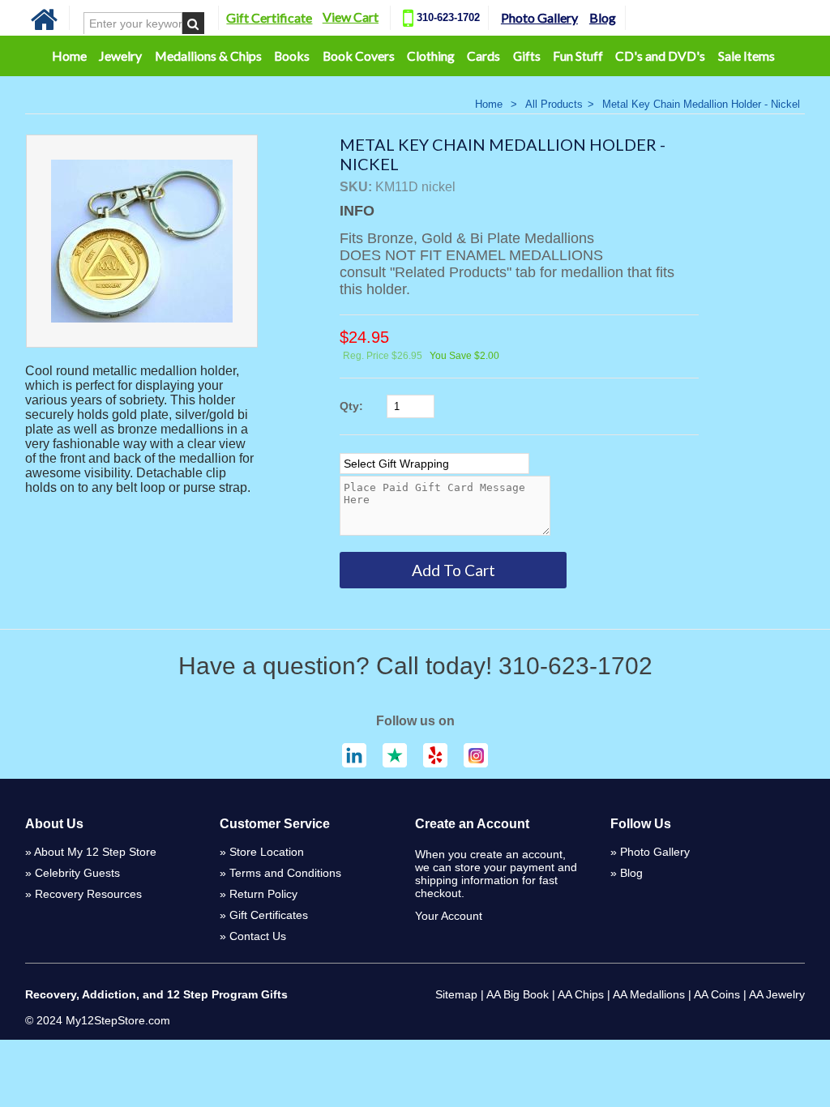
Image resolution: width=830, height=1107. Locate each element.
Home (69, 55)
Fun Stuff (578, 55)
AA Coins (717, 994)
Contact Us (257, 936)
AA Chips (581, 994)
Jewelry (120, 55)
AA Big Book (517, 994)
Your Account (448, 915)
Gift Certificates (268, 914)
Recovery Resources (88, 893)
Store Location (266, 851)
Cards (483, 55)
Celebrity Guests (77, 872)
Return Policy (263, 893)
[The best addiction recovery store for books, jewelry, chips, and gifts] (44, 28)
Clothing (431, 55)
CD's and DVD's (660, 55)
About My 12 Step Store (95, 851)
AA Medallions (649, 994)
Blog (602, 17)
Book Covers (359, 55)
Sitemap (456, 994)
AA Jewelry (777, 994)
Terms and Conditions (285, 872)
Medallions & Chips (208, 55)
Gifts (527, 55)
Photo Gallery (539, 17)
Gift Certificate (269, 17)
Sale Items (746, 55)
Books (292, 55)
